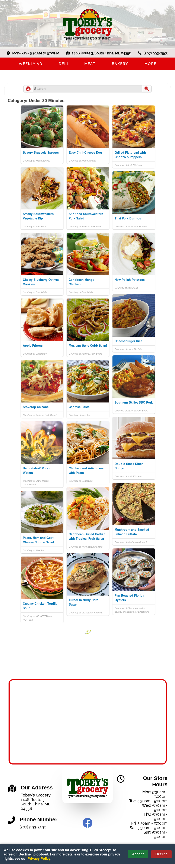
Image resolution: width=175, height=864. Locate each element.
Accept (138, 854)
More (150, 64)
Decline (161, 854)
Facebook (87, 823)
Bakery (120, 64)
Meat (90, 64)
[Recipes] (28, 88)
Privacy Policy (39, 858)
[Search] (147, 88)
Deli (63, 64)
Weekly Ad (30, 64)
